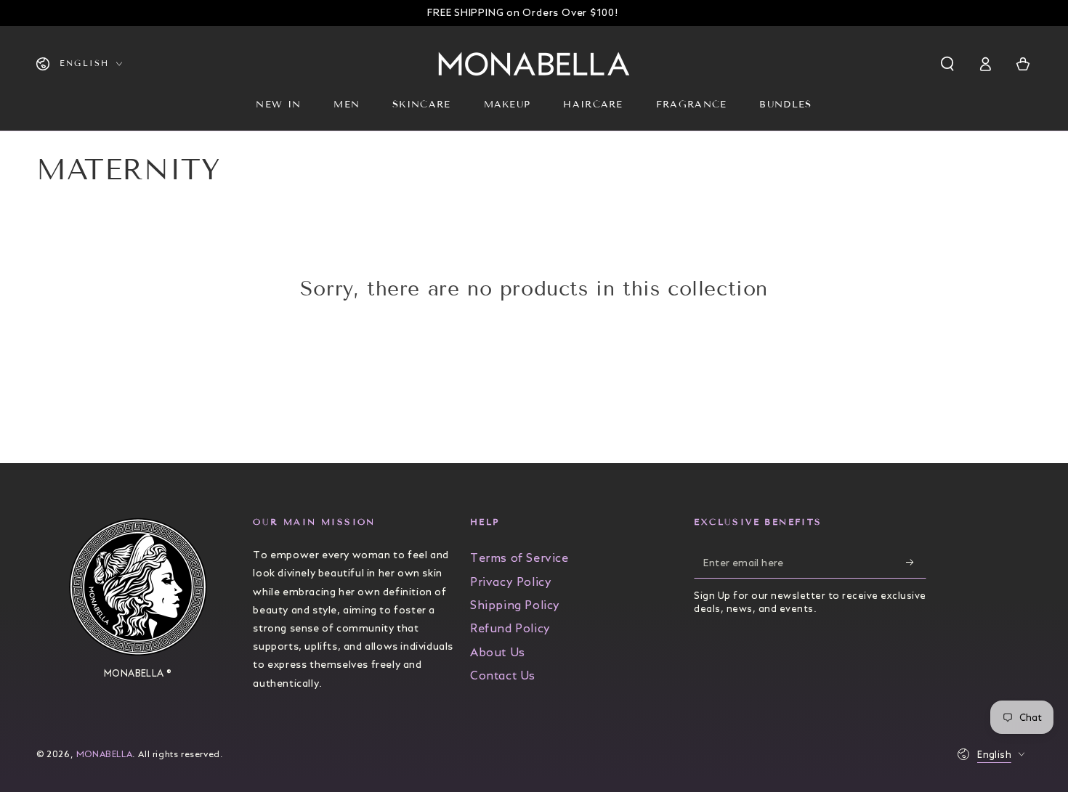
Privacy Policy (510, 581)
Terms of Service (519, 558)
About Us (497, 652)
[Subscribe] (916, 562)
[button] (949, 64)
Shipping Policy (515, 605)
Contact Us (502, 675)
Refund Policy (510, 628)
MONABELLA (104, 753)
